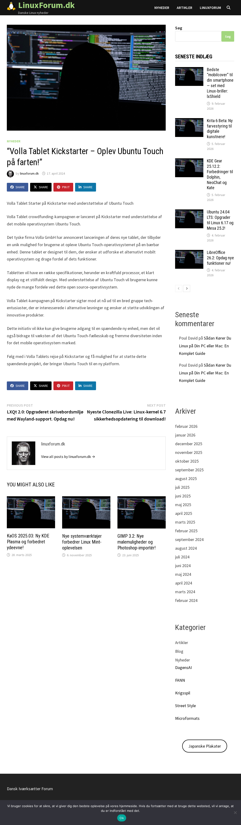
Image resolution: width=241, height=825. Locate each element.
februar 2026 (186, 426)
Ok (122, 818)
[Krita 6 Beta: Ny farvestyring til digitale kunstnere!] (189, 121)
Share (20, 187)
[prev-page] (178, 288)
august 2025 (186, 478)
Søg (178, 28)
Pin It (66, 187)
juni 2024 (183, 565)
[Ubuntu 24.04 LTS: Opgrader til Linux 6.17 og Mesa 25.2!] (189, 212)
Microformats (187, 718)
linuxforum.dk (29, 173)
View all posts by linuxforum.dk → (68, 456)
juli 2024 (182, 557)
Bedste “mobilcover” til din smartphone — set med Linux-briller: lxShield (220, 83)
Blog (179, 651)
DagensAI (183, 667)
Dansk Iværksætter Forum (30, 788)
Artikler (184, 7)
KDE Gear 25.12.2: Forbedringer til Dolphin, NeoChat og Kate (220, 174)
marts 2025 (185, 522)
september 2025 (189, 470)
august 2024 (186, 548)
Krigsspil (182, 693)
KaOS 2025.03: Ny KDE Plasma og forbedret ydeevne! (28, 541)
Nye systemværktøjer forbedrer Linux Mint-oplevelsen (82, 542)
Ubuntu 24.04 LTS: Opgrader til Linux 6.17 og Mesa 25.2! (220, 220)
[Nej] (235, 812)
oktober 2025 (187, 461)
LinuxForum (210, 7)
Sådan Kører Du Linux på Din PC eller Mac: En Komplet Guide (205, 345)
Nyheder (161, 7)
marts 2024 (185, 591)
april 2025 (183, 513)
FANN (180, 680)
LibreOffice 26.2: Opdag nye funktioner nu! (220, 258)
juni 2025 (183, 496)
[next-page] (186, 288)
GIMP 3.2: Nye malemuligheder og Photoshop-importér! (136, 542)
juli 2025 (182, 487)
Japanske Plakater (204, 746)
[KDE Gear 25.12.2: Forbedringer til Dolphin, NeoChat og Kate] (189, 161)
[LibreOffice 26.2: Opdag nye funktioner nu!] (189, 253)
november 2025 (188, 452)
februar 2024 (186, 600)
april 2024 (183, 583)
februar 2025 (186, 530)
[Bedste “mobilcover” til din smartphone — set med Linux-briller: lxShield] (189, 70)
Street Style (185, 705)
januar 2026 (185, 435)
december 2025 (188, 443)
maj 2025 (183, 504)
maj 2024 (183, 574)
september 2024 (189, 539)
